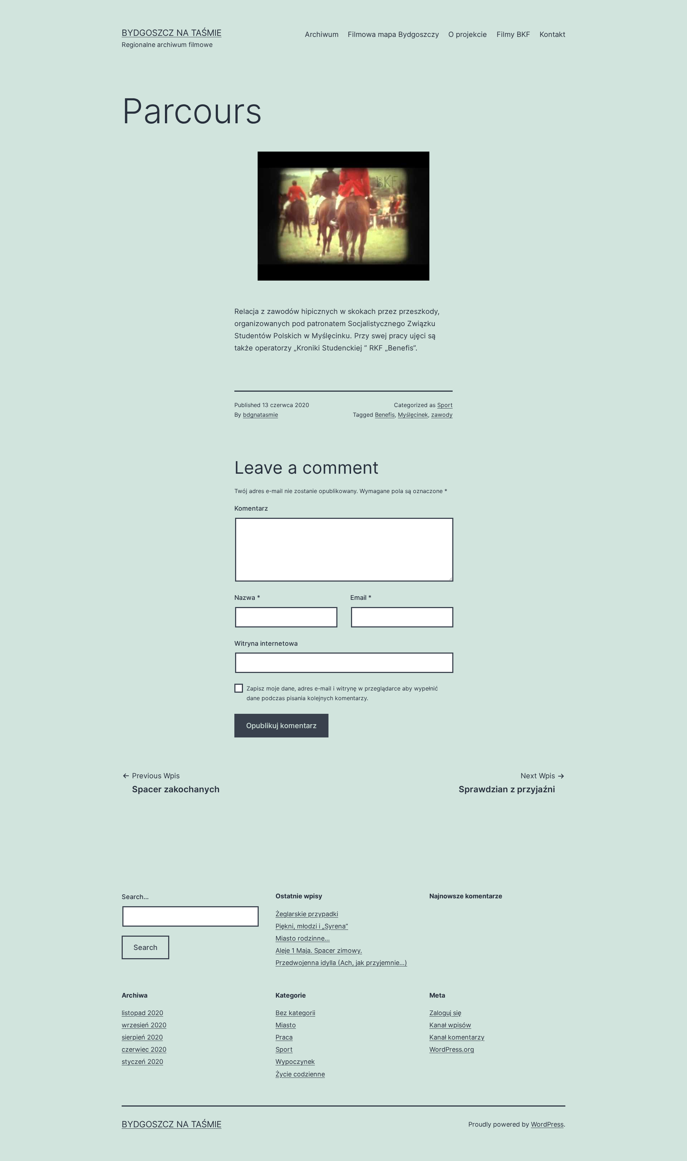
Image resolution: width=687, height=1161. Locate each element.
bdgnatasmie (260, 414)
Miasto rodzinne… (303, 938)
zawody (442, 414)
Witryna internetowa (266, 643)
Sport (445, 404)
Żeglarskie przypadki (307, 914)
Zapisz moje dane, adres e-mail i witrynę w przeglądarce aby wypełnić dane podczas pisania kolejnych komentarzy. (342, 693)
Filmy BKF (513, 34)
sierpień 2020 (142, 1037)
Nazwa (247, 597)
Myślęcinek (413, 414)
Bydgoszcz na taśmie (171, 33)
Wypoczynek (295, 1061)
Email (360, 597)
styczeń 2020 (142, 1061)
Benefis (385, 414)
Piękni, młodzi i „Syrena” (312, 926)
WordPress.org (451, 1049)
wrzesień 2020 (144, 1025)
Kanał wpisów (450, 1025)
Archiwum (321, 34)
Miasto (286, 1025)
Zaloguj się (445, 1013)
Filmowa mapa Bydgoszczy (393, 34)
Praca (284, 1037)
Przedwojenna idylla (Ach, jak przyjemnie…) (341, 962)
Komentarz (251, 508)
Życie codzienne (300, 1074)
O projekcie (467, 34)
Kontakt (552, 34)
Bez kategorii (295, 1013)
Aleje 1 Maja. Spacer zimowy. (319, 950)
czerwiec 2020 (144, 1049)
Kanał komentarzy (456, 1037)
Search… (135, 896)
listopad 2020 (142, 1013)
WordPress (547, 1124)
